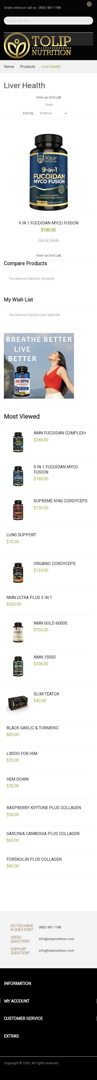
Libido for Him (21, 753)
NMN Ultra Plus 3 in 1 (29, 597)
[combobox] (42, 21)
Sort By (28, 113)
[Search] (87, 21)
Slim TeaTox (46, 693)
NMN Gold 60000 (50, 623)
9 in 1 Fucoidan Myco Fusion (48, 223)
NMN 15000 (45, 657)
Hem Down (17, 779)
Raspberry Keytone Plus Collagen (43, 807)
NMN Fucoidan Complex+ (60, 432)
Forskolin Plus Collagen (34, 859)
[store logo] (37, 46)
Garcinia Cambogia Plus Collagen (42, 833)
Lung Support (21, 534)
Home (9, 67)
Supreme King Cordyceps (60, 500)
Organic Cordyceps (55, 563)
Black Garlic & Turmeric (32, 727)
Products (28, 67)
